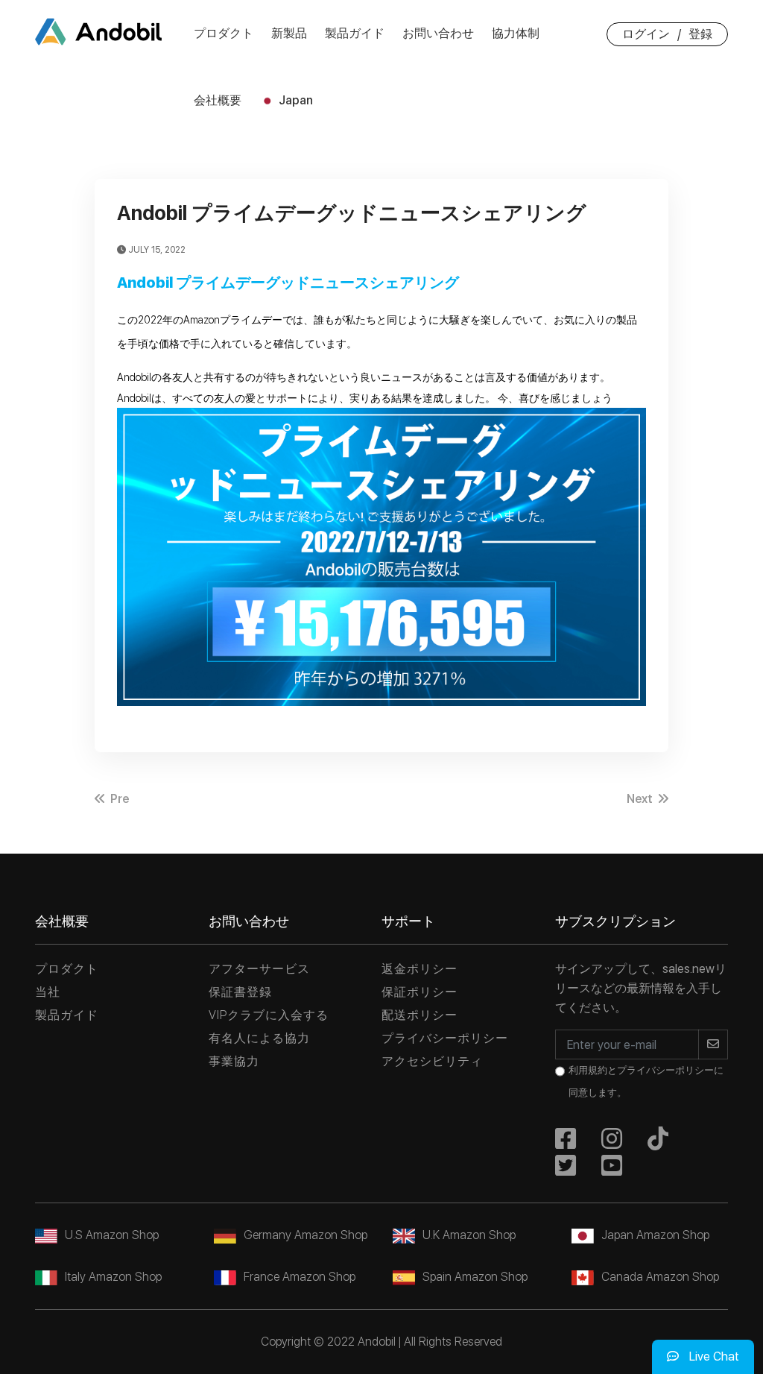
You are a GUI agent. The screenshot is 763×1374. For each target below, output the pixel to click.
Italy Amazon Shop (113, 1277)
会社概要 (217, 100)
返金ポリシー (420, 969)
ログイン (646, 34)
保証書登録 (240, 992)
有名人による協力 (259, 1038)
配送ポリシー (420, 1015)
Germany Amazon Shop (305, 1235)
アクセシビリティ (432, 1061)
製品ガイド (354, 33)
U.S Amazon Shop (112, 1235)
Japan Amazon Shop (655, 1235)
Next (641, 799)
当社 (47, 992)
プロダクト (223, 33)
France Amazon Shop (299, 1277)
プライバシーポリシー (445, 1038)
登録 (700, 34)
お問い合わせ (438, 33)
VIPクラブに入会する (269, 1015)
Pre (118, 799)
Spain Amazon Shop (475, 1277)
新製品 (289, 33)
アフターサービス (259, 969)
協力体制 (515, 33)
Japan (294, 100)
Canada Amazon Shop (660, 1277)
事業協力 (234, 1061)
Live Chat (712, 1356)
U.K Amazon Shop (469, 1235)
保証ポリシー (420, 992)
